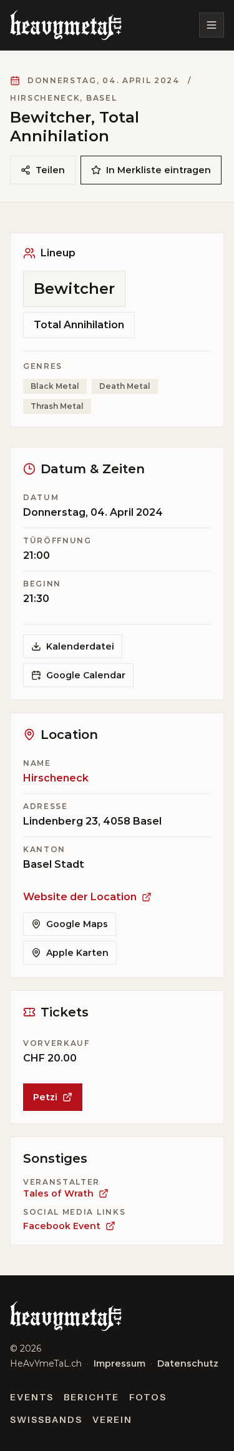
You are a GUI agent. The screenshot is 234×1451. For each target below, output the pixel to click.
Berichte (92, 1397)
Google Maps (77, 924)
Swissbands (46, 1419)
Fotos (148, 1397)
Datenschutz (187, 1363)
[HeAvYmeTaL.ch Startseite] (66, 25)
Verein (112, 1419)
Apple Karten (77, 952)
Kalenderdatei (80, 646)
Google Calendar (85, 675)
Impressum (119, 1363)
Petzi (45, 1097)
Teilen (50, 170)
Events (32, 1397)
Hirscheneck (56, 778)
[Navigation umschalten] (211, 25)
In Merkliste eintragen (158, 170)
